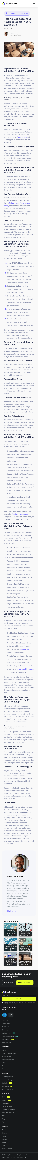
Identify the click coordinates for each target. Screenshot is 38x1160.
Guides (5, 1097)
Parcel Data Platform (10, 1036)
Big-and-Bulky (6, 1056)
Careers (4, 1133)
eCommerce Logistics (19, 13)
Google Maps (24, 649)
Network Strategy (7, 1080)
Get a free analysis (24, 982)
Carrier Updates (7, 1106)
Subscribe (19, 999)
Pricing (4, 1142)
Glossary (6, 1100)
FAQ (3, 1122)
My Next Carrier (8, 1033)
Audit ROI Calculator (8, 1112)
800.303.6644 (6, 1010)
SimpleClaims (6, 1023)
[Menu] (34, 3)
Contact (4, 1139)
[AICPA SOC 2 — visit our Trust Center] (4, 1015)
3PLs (3, 1062)
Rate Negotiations (7, 1076)
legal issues (22, 137)
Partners (4, 1136)
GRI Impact (7, 1086)
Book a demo (8, 982)
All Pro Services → (7, 1089)
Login (3, 1145)
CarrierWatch (6, 1030)
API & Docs (5, 1116)
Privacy (13, 1157)
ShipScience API (7, 1042)
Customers (5, 1103)
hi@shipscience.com (9, 1007)
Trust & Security (7, 1148)
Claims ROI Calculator (8, 1109)
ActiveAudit (5, 1026)
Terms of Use (5, 1157)
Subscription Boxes (8, 1059)
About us (4, 1130)
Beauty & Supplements (9, 1053)
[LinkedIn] (10, 1015)
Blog (3, 1119)
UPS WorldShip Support (25, 669)
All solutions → (6, 1069)
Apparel (4, 1050)
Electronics (5, 1066)
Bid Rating (6, 1083)
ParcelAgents (7, 1039)
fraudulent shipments (20, 514)
